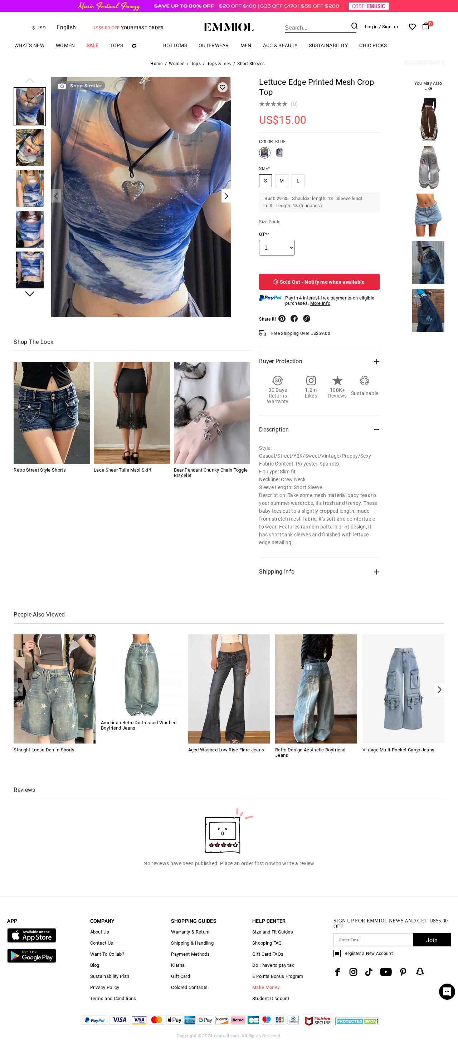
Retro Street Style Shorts (40, 470)
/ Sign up (388, 26)
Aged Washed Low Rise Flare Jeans (226, 749)
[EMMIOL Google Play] (31, 961)
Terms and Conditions (113, 998)
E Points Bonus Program (277, 976)
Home (156, 63)
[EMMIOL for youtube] (385, 972)
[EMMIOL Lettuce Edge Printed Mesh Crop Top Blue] (264, 156)
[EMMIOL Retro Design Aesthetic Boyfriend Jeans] (316, 688)
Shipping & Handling (192, 943)
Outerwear (214, 45)
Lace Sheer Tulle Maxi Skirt (122, 470)
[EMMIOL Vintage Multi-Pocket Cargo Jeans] (403, 688)
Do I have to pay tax (273, 965)
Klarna (178, 965)
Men (246, 45)
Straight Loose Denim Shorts (44, 749)
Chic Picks (373, 45)
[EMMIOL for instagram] (353, 972)
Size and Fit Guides (272, 932)
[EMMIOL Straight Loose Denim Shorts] (55, 688)
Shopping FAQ (267, 943)
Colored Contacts (189, 987)
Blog (94, 965)
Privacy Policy (105, 987)
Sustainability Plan (110, 976)
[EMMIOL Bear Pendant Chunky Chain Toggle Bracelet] (212, 413)
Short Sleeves (250, 63)
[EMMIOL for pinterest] (403, 972)
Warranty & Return (190, 932)
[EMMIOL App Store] (31, 941)
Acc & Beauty (280, 45)
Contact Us (101, 943)
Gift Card (180, 976)
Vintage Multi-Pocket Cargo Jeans (398, 749)
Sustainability (328, 45)
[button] (30, 81)
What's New (29, 45)
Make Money (265, 987)
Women (65, 45)
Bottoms (175, 45)
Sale (93, 45)
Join (432, 940)
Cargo (143, 46)
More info (320, 303)
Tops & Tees (219, 63)
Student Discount (270, 998)
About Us (99, 932)
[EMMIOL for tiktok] (368, 972)
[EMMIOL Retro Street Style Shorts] (52, 413)
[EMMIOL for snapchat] (420, 971)
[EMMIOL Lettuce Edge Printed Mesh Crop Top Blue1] (279, 156)
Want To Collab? (107, 954)
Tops (116, 45)
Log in (371, 26)
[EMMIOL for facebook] (337, 972)
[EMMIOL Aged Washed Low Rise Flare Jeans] (229, 688)
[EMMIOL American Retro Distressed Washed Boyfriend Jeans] (142, 675)
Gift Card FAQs (267, 954)
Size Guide (269, 221)
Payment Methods (190, 954)
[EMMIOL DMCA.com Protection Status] (357, 1025)
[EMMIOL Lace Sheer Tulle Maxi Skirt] (132, 413)
